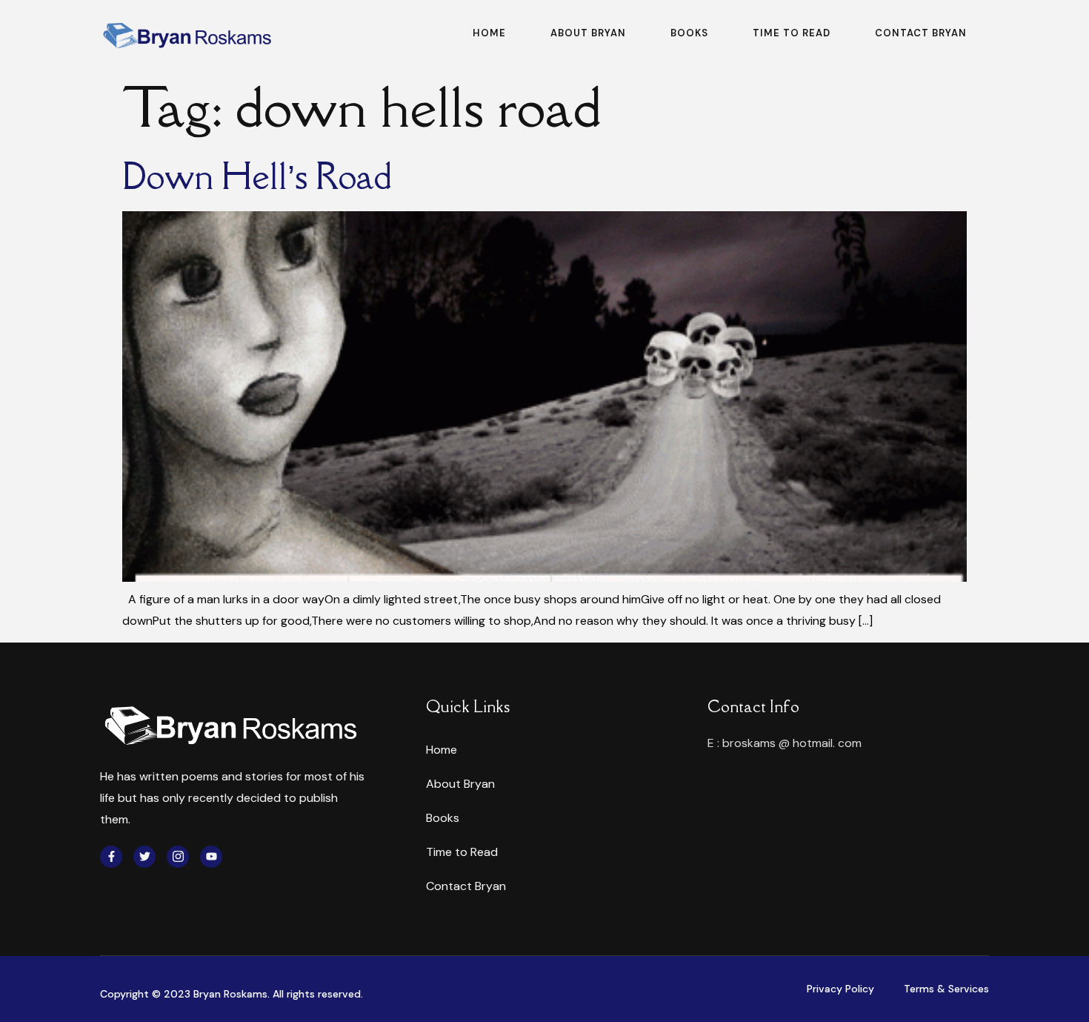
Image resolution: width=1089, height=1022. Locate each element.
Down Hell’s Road (257, 176)
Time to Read (791, 33)
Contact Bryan (921, 33)
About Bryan (588, 33)
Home (489, 33)
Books (689, 33)
